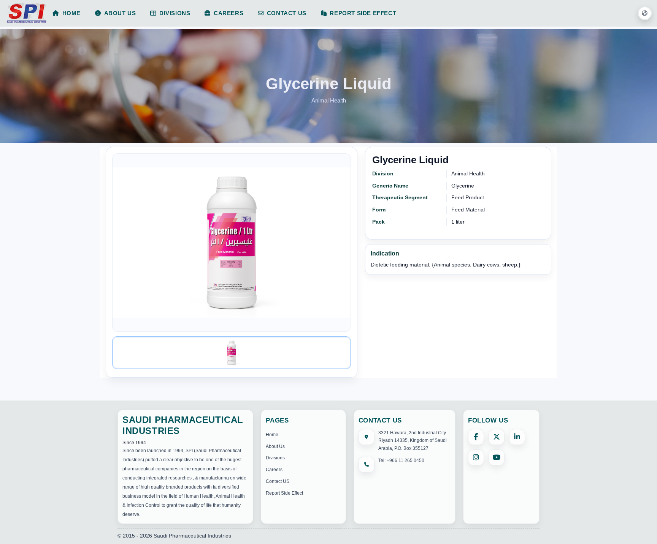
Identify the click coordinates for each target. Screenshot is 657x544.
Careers (274, 469)
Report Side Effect (284, 493)
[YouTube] (497, 457)
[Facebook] (476, 437)
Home (272, 434)
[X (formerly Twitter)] (497, 437)
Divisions (275, 457)
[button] (645, 13)
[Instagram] (476, 457)
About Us (275, 446)
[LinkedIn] (517, 437)
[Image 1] (231, 352)
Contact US (277, 481)
